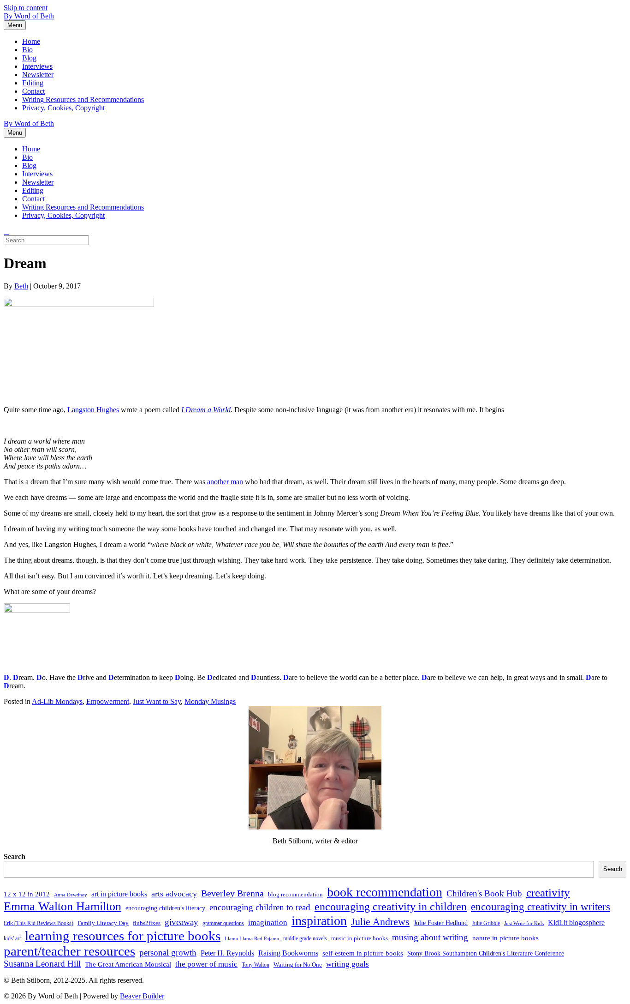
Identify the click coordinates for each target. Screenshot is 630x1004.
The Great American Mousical (128, 964)
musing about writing (430, 937)
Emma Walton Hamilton (62, 906)
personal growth (167, 952)
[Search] (6, 231)
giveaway (181, 922)
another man (225, 482)
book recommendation (384, 892)
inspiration (319, 921)
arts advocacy (174, 893)
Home (31, 41)
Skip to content (26, 8)
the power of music (206, 963)
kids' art (12, 938)
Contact (33, 91)
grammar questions (223, 923)
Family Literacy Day (103, 923)
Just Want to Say (157, 701)
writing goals (347, 964)
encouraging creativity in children (391, 906)
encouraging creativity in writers (540, 907)
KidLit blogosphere (576, 922)
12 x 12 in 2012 (27, 894)
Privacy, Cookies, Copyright (63, 108)
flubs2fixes (146, 923)
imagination (267, 922)
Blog (29, 58)
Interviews (37, 66)
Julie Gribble (486, 923)
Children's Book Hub (484, 893)
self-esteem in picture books (362, 953)
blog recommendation (295, 894)
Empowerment (107, 701)
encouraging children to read (259, 907)
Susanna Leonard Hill (42, 963)
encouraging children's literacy (165, 908)
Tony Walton (255, 965)
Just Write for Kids (524, 923)
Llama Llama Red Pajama (252, 938)
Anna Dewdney (70, 894)
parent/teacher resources (69, 951)
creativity (548, 892)
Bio (27, 50)
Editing (32, 83)
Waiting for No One (297, 964)
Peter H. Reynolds (227, 953)
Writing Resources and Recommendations (83, 99)
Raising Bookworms (288, 953)
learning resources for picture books (122, 935)
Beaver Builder (142, 996)
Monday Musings (210, 701)
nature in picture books (505, 938)
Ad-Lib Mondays (57, 701)
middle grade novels (305, 938)
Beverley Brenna (232, 893)
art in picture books (119, 894)
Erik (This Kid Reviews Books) (38, 923)
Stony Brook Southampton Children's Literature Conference (485, 953)
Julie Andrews (380, 921)
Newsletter (37, 74)
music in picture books (359, 938)
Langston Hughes (93, 410)
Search (14, 856)
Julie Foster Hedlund (441, 923)
